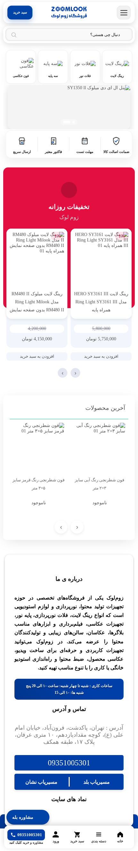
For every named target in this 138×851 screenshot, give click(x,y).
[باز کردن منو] (124, 13)
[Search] (14, 34)
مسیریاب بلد (96, 782)
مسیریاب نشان (41, 782)
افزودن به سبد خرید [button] (101, 356)
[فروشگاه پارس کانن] (69, 12)
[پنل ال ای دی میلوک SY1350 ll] (69, 107)
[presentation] (75, 373)
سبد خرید (20, 12)
